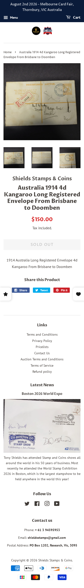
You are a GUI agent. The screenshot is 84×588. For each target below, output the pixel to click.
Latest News (42, 385)
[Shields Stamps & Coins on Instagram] (46, 504)
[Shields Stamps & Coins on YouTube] (57, 504)
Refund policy (42, 371)
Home (8, 52)
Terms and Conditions (42, 334)
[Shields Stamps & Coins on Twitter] (27, 504)
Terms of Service (42, 365)
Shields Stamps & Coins (55, 560)
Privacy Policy (42, 341)
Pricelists (42, 347)
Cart (76, 17)
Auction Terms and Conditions (42, 359)
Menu (13, 17)
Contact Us (42, 353)
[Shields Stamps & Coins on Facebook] (37, 504)
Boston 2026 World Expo (42, 394)
